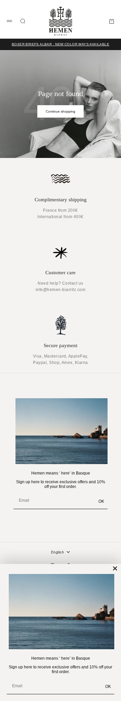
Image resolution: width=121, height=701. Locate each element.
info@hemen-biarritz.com (60, 289)
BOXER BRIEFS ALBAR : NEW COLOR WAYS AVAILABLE (60, 44)
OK (108, 686)
